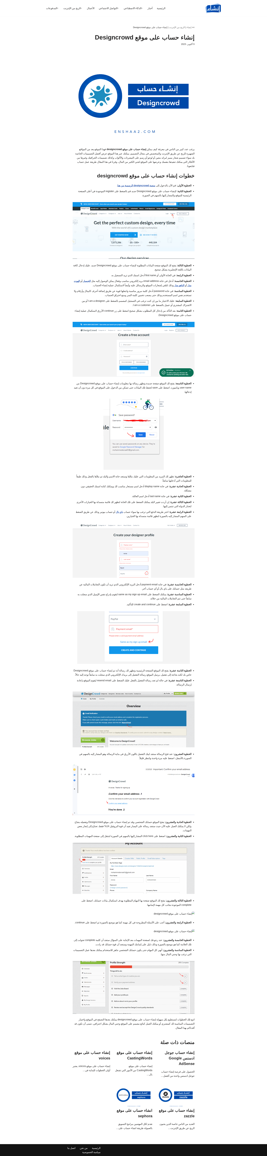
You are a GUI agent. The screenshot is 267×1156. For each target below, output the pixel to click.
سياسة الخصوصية (91, 1152)
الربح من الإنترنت (177, 27)
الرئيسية (161, 8)
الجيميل (86, 281)
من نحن (84, 1148)
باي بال (119, 512)
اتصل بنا (71, 1148)
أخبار (150, 8)
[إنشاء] (213, 8)
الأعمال (90, 8)
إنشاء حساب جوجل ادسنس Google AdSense (180, 1058)
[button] (141, 8)
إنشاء (189, 27)
